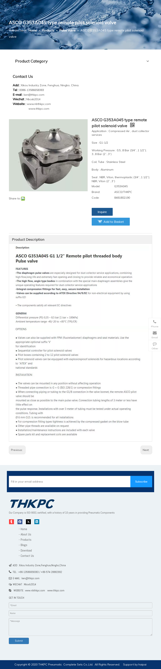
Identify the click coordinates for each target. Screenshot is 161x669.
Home (24, 529)
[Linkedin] (36, 521)
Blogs (24, 545)
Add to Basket (113, 222)
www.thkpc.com (38, 108)
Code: (95, 197)
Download (26, 550)
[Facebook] (19, 521)
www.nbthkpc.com (39, 104)
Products (26, 540)
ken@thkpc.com (34, 94)
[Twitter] (28, 521)
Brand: (96, 192)
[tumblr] (11, 521)
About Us (26, 534)
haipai (142, 664)
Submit (19, 640)
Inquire (102, 212)
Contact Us (27, 556)
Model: (96, 186)
